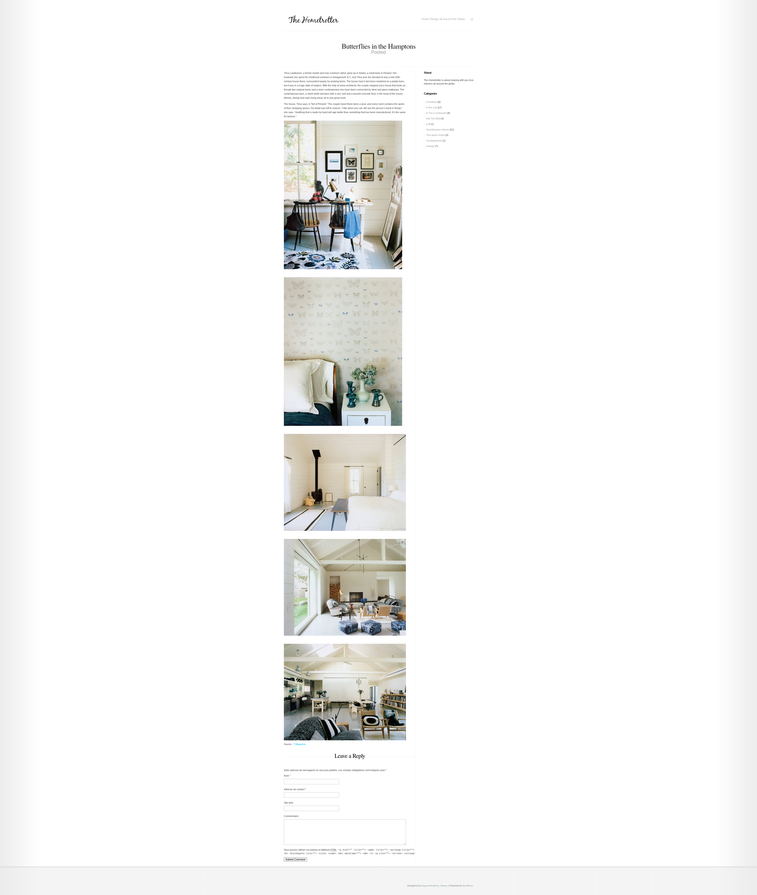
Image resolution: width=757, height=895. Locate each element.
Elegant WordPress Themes (434, 885)
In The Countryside (436, 113)
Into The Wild (433, 118)
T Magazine (299, 744)
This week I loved (435, 135)
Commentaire (291, 816)
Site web (288, 802)
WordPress (468, 885)
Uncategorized (434, 140)
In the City (431, 107)
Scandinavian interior (437, 129)
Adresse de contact (294, 789)
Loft (428, 124)
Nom (286, 775)
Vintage (430, 146)
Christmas (431, 102)
